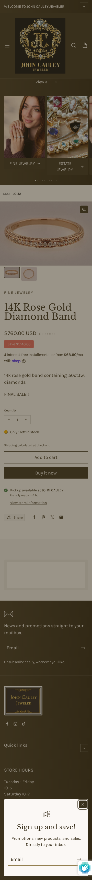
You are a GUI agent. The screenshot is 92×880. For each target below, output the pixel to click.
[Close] (83, 804)
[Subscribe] (79, 859)
